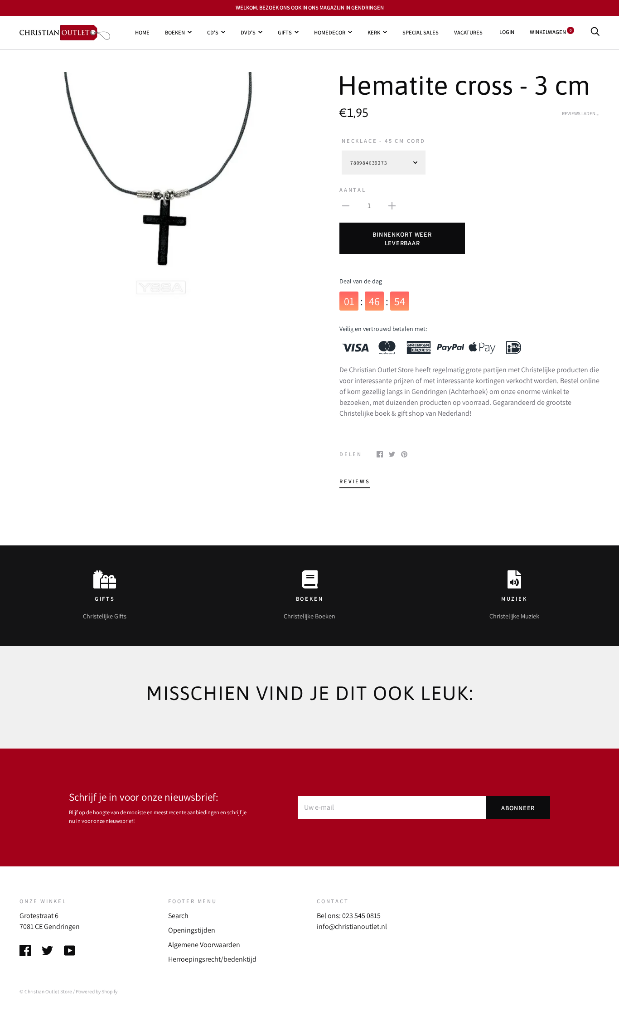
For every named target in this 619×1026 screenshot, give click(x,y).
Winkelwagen (550, 32)
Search (178, 915)
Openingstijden (191, 930)
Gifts (285, 32)
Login (506, 32)
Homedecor (329, 32)
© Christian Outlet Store (45, 991)
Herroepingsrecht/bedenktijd (212, 959)
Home (142, 32)
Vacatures (468, 32)
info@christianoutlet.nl (352, 926)
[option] (160, 185)
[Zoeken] (595, 32)
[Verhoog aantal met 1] (392, 205)
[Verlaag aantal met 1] (345, 205)
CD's (212, 32)
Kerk (374, 32)
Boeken (175, 32)
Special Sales (420, 32)
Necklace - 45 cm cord (384, 141)
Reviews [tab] (354, 481)
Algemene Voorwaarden (204, 944)
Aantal (352, 190)
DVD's (248, 32)
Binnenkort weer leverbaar (401, 238)
